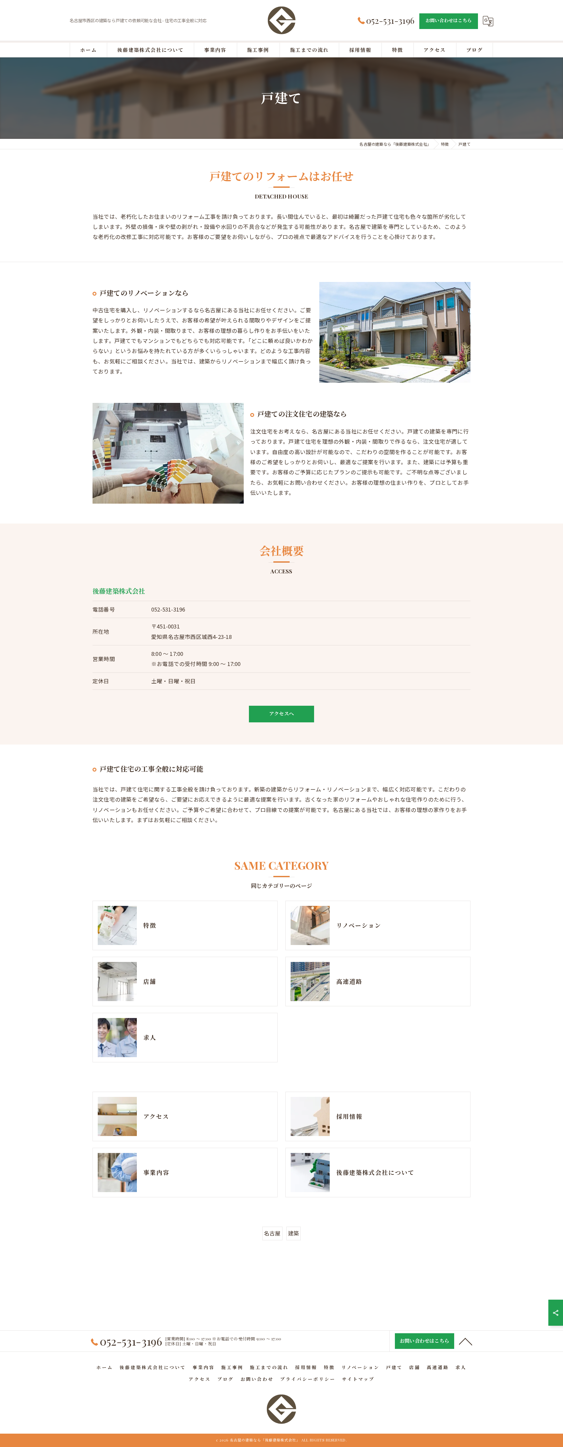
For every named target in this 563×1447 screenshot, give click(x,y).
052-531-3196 (168, 609)
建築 (293, 1233)
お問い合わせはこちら (449, 20)
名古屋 (272, 1233)
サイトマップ (358, 1379)
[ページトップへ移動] (465, 1341)
